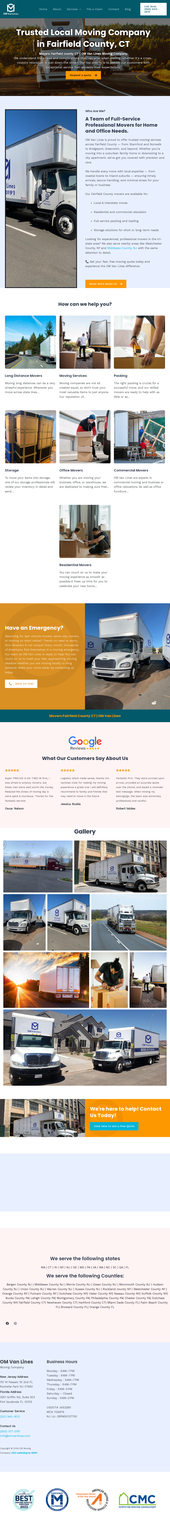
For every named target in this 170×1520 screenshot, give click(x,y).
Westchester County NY (149, 1289)
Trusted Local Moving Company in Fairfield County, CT (83, 38)
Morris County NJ (78, 1284)
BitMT (34, 1453)
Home (43, 9)
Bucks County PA (17, 1298)
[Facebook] (7, 1323)
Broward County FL (74, 1307)
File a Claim (95, 9)
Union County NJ (32, 1289)
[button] (79, 9)
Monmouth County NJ (134, 1284)
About (57, 9)
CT (50, 1267)
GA (121, 1267)
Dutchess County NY (73, 1293)
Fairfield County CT (32, 1302)
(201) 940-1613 (10, 1416)
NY (62, 1267)
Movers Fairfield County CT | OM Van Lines (85, 716)
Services (72, 9)
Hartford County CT (92, 1302)
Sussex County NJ (87, 1289)
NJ (68, 1267)
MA (43, 1267)
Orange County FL (101, 1307)
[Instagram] (15, 1323)
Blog (128, 9)
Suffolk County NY (154, 1293)
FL (127, 1267)
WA (101, 1267)
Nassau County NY (127, 1293)
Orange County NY (14, 1293)
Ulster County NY (100, 1293)
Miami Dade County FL (123, 1302)
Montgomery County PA (73, 1298)
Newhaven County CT (62, 1302)
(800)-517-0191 (10, 1431)
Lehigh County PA (43, 1298)
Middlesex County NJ (49, 1284)
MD (82, 1267)
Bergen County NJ (19, 1284)
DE (75, 1267)
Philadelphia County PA (107, 1298)
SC (114, 1267)
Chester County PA (137, 1298)
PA (88, 1267)
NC (108, 1267)
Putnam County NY (43, 1293)
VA (94, 1267)
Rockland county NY (117, 1289)
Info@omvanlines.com (15, 1435)
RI (55, 1267)
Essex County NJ (104, 1284)
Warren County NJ (59, 1289)
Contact (113, 9)
